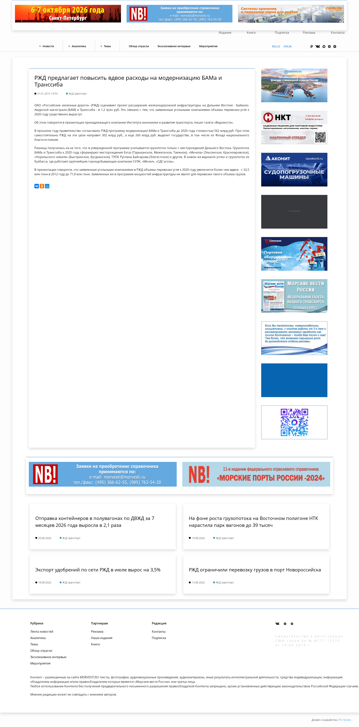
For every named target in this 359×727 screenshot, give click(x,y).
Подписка (282, 33)
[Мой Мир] (47, 186)
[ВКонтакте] (36, 186)
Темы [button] (107, 46)
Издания (225, 33)
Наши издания (101, 638)
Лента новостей (41, 631)
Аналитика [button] (79, 46)
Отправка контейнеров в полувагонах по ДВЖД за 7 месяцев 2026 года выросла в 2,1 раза (94, 521)
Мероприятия (208, 46)
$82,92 (276, 46)
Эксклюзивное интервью (174, 46)
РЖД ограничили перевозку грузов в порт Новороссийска (255, 569)
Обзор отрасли (139, 46)
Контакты (338, 33)
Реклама (309, 33)
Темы (34, 644)
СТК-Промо (344, 720)
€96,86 (288, 46)
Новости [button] (48, 46)
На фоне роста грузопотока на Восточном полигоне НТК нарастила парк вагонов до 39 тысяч (253, 521)
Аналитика (38, 638)
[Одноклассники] (42, 186)
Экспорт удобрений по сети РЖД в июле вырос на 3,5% (98, 569)
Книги (251, 33)
